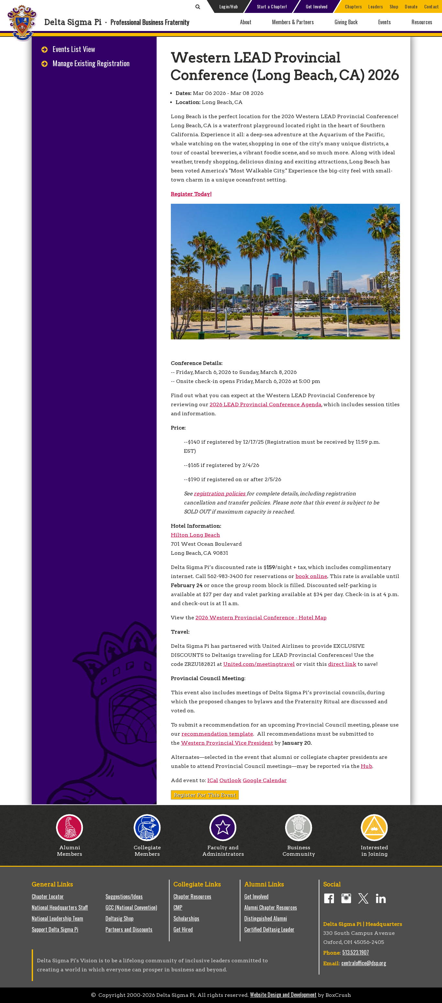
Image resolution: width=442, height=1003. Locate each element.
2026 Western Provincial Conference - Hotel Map (260, 618)
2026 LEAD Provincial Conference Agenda (265, 404)
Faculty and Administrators (223, 850)
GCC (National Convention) (131, 907)
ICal (212, 780)
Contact (431, 6)
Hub (366, 766)
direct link (342, 664)
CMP (177, 907)
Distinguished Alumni (265, 918)
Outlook (230, 780)
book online (311, 576)
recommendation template (217, 734)
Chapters (353, 6)
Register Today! (191, 194)
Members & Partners (293, 22)
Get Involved (317, 6)
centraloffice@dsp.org (363, 963)
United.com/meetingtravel (259, 664)
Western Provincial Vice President (227, 743)
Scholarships (186, 918)
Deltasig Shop (119, 918)
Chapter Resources (192, 896)
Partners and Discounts (128, 929)
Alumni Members (69, 850)
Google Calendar (265, 780)
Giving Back (346, 22)
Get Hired (183, 929)
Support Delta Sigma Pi (55, 929)
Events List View (74, 49)
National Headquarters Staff (60, 907)
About (245, 22)
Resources (422, 22)
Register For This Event (205, 795)
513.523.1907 (355, 952)
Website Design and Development (283, 994)
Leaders (375, 6)
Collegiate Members (147, 850)
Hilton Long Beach (195, 535)
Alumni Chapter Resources (270, 907)
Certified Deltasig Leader (269, 929)
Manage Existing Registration (91, 63)
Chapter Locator (48, 896)
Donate (411, 6)
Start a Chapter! (272, 6)
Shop (394, 6)
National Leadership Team (57, 918)
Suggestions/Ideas (124, 896)
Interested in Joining (374, 850)
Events (384, 22)
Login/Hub (228, 6)
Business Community (298, 850)
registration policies (220, 494)
